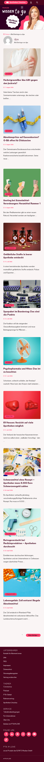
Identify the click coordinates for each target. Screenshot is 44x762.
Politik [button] (9, 305)
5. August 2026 (9, 144)
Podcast (6, 691)
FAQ (4, 661)
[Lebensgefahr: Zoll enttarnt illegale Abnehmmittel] (22, 596)
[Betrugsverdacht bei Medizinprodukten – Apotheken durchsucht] (22, 536)
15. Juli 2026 (8, 261)
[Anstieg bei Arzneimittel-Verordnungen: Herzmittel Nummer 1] (22, 196)
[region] (22, 17)
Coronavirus (7, 686)
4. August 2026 (9, 207)
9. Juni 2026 (8, 430)
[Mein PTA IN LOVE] (31, 2)
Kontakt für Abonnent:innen (12, 653)
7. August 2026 (9, 87)
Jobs (4, 657)
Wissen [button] (8, 73)
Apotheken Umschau (17, 2)
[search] (37, 2)
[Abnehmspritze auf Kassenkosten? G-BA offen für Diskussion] (22, 133)
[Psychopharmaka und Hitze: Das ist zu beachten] (22, 364)
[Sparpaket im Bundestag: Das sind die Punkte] (22, 307)
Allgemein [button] (10, 248)
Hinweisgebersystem (10, 673)
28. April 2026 (9, 490)
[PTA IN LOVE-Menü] (22, 7)
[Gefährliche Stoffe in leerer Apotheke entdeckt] (22, 250)
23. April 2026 (9, 550)
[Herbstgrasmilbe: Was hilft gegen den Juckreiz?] (22, 76)
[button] (22, 17)
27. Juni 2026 (9, 376)
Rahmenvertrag (8, 698)
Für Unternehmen (9, 716)
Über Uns (6, 720)
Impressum (7, 665)
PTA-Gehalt (7, 694)
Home (7, 34)
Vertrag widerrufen (10, 677)
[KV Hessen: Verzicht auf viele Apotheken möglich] (22, 418)
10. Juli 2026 (8, 319)
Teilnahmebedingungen (11, 712)
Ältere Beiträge (32, 635)
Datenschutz (7, 669)
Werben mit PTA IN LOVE (11, 724)
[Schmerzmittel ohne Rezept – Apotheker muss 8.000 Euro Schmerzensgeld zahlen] (22, 475)
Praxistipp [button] (10, 594)
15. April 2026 (9, 608)
